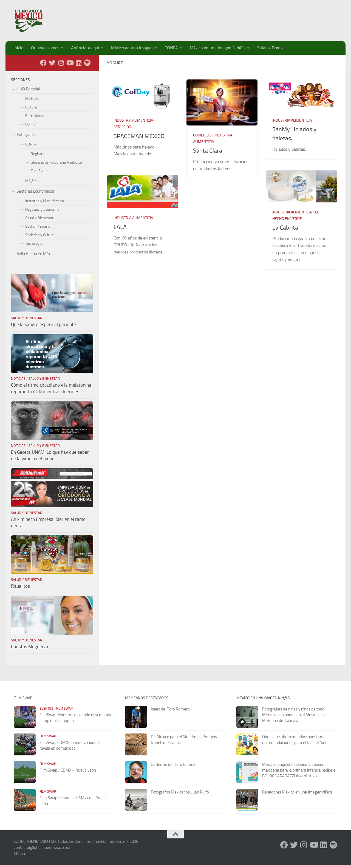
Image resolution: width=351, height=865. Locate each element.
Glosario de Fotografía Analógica (56, 162)
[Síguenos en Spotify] (87, 62)
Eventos (46, 708)
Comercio (202, 135)
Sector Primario (37, 226)
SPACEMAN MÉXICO (139, 136)
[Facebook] (43, 62)
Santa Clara (207, 150)
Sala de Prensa (271, 47)
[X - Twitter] (52, 62)
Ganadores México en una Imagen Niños (297, 792)
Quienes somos (45, 47)
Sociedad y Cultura (40, 235)
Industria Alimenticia (133, 120)
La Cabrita (285, 227)
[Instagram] (61, 62)
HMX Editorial (28, 89)
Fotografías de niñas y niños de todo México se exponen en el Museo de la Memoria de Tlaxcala (294, 715)
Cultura (31, 107)
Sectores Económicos (35, 191)
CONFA (171, 47)
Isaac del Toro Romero (170, 709)
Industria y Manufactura (44, 201)
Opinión (31, 124)
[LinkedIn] (78, 62)
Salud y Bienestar (39, 218)
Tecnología (33, 243)
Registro (37, 154)
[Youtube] (69, 62)
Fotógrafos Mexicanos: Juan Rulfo (180, 792)
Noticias (31, 98)
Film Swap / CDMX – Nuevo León (67, 770)
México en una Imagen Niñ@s (217, 47)
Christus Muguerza (29, 646)
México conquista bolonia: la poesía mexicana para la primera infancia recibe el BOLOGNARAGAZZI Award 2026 (299, 770)
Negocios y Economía (42, 209)
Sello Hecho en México (36, 253)
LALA (120, 227)
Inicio (18, 47)
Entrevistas (34, 115)
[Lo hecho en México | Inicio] (33, 20)
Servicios (122, 127)
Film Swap (39, 171)
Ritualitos (20, 586)
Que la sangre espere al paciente (43, 324)
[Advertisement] (237, 17)
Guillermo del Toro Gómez (173, 764)
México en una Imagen (132, 47)
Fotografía (26, 134)
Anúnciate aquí (85, 47)
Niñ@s (30, 181)
